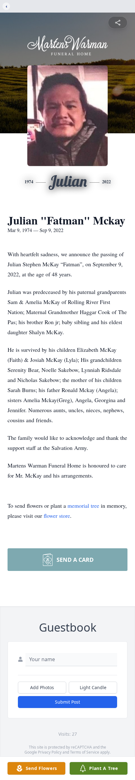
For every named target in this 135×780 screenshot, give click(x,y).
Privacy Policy (50, 752)
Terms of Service (84, 752)
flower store (57, 515)
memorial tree (83, 505)
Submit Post (67, 702)
